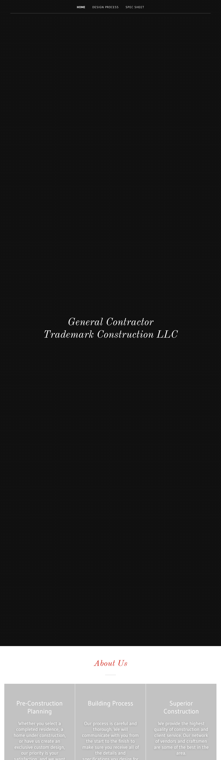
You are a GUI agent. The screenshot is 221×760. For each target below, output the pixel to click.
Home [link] (81, 7)
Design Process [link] (105, 7)
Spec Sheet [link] (135, 7)
